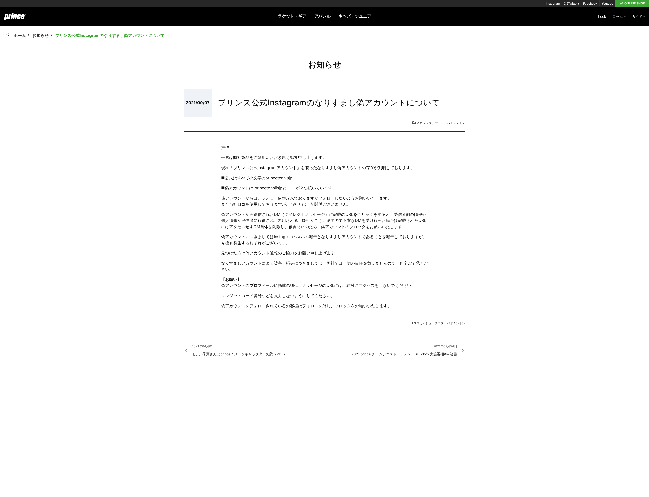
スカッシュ (424, 123)
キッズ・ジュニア (355, 16)
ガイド (637, 16)
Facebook (590, 3)
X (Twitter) (571, 3)
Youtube (607, 3)
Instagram (553, 3)
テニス (439, 123)
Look (602, 16)
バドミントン (456, 123)
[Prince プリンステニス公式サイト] (15, 19)
